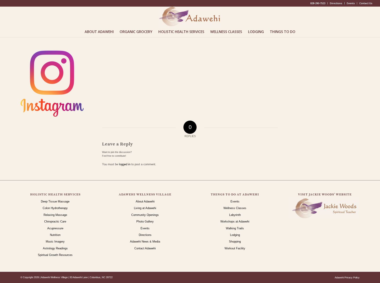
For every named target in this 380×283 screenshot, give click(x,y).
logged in (124, 164)
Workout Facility (235, 248)
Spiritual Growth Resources (55, 255)
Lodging (235, 235)
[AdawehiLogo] (190, 16)
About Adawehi (145, 201)
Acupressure (55, 228)
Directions (336, 3)
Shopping (235, 241)
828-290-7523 (317, 3)
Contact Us (365, 3)
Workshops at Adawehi (234, 221)
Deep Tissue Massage (55, 201)
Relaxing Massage (55, 215)
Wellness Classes (234, 208)
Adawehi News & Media (145, 241)
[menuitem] (318, 3)
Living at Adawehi (145, 208)
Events (351, 3)
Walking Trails (235, 228)
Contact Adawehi (145, 248)
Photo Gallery (145, 221)
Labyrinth (235, 215)
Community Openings (145, 215)
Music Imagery (55, 241)
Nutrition (55, 235)
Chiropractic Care (55, 221)
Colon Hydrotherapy (55, 208)
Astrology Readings (55, 248)
